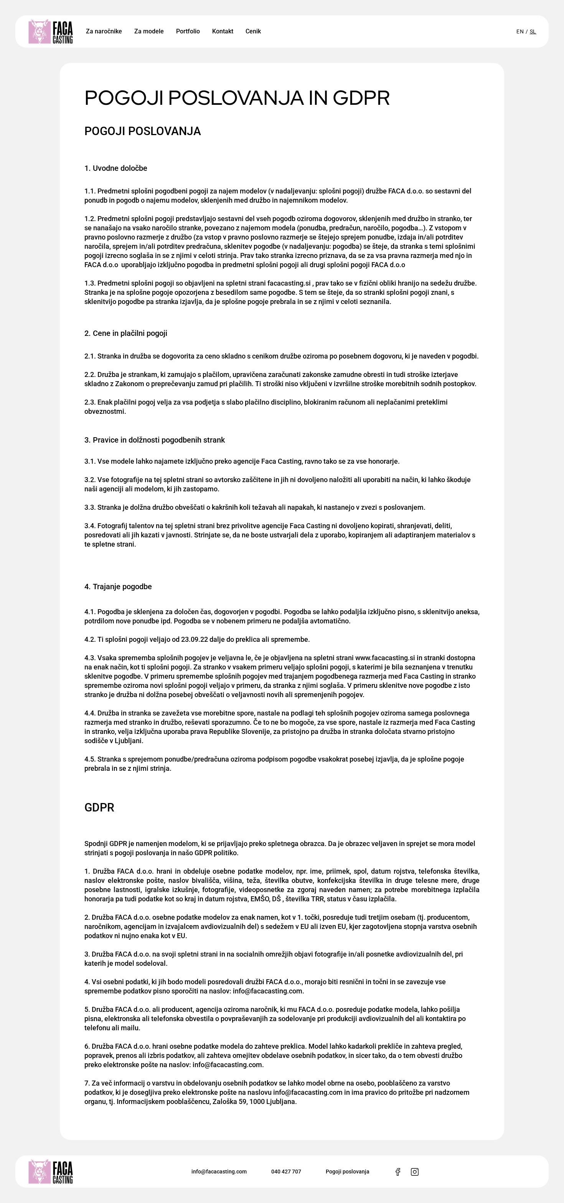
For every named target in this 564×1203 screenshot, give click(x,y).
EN (520, 31)
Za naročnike (104, 31)
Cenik (253, 31)
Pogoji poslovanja (347, 1171)
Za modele (149, 31)
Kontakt (222, 31)
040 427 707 (286, 1171)
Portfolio (188, 31)
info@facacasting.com (219, 1171)
